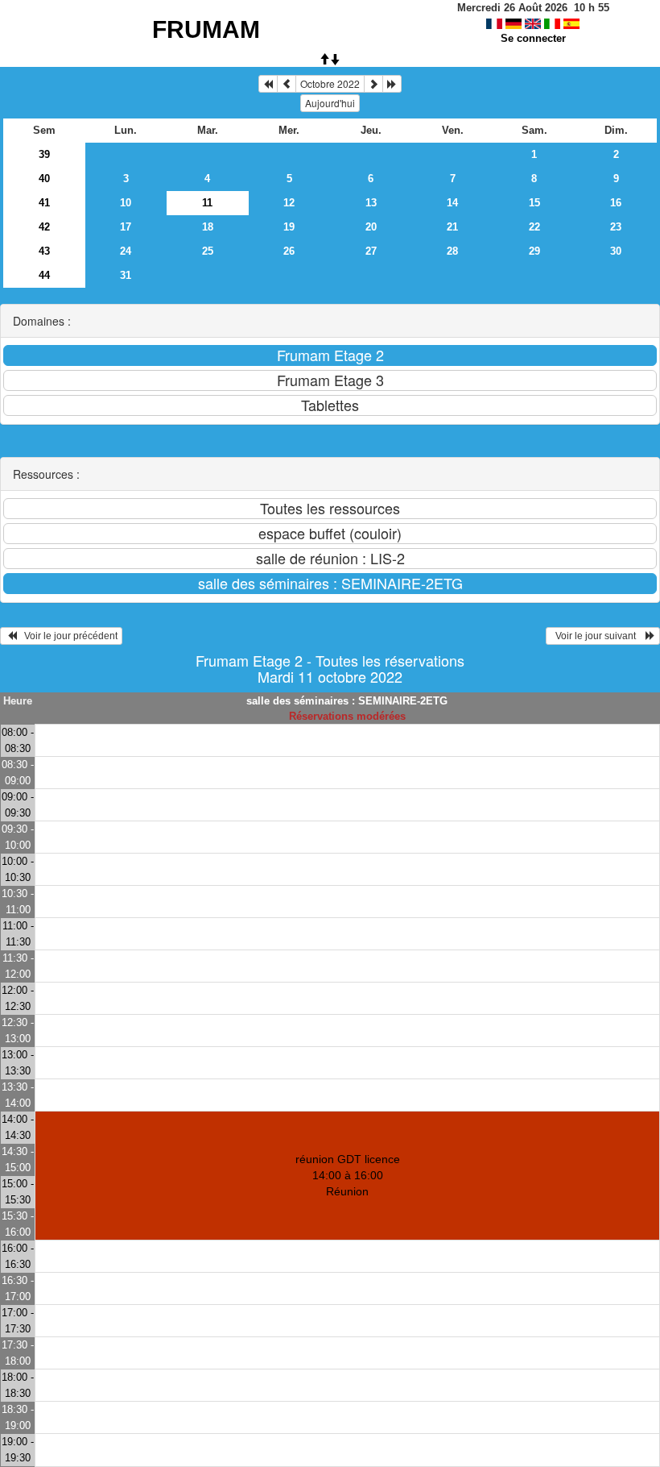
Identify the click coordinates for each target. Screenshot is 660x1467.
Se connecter (533, 38)
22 (534, 227)
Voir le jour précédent (67, 636)
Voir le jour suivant (598, 636)
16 (615, 203)
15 (534, 203)
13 (371, 203)
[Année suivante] (392, 84)
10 (125, 203)
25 (207, 251)
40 (44, 178)
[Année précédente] (268, 84)
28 (452, 251)
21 (452, 227)
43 (44, 251)
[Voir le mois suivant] (373, 84)
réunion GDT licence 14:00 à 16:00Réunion (347, 1175)
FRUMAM (206, 29)
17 (125, 227)
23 (615, 227)
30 (615, 251)
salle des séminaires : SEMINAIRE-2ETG (347, 701)
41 (44, 203)
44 (44, 275)
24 (125, 251)
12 (289, 203)
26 (289, 251)
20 (371, 227)
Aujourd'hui (330, 103)
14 (452, 203)
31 (125, 275)
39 (44, 154)
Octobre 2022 (330, 83)
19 (289, 227)
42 (44, 227)
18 (207, 227)
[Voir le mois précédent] (286, 84)
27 (371, 251)
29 (534, 251)
